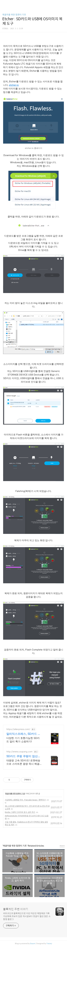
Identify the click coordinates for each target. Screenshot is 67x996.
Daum (32, 943)
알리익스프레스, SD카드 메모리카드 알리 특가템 (23, 734)
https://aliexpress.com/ (18, 729)
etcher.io (14, 85)
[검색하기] (63, 3)
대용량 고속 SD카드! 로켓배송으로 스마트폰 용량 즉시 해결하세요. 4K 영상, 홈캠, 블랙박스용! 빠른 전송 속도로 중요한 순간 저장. (24, 762)
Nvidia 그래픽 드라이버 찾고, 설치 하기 (20, 812)
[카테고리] (4, 3)
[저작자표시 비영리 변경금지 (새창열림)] (38, 780)
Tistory (49, 943)
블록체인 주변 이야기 (15, 909)
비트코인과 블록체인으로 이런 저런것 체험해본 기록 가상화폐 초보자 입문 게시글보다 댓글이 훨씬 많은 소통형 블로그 (26, 916)
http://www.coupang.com (19, 751)
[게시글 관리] (17, 780)
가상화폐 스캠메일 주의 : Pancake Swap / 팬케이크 (25, 800)
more (62, 845)
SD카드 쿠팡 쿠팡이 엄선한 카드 (23, 756)
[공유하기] (13, 780)
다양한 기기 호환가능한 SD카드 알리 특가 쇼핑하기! (23, 739)
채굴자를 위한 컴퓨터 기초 (14, 14)
